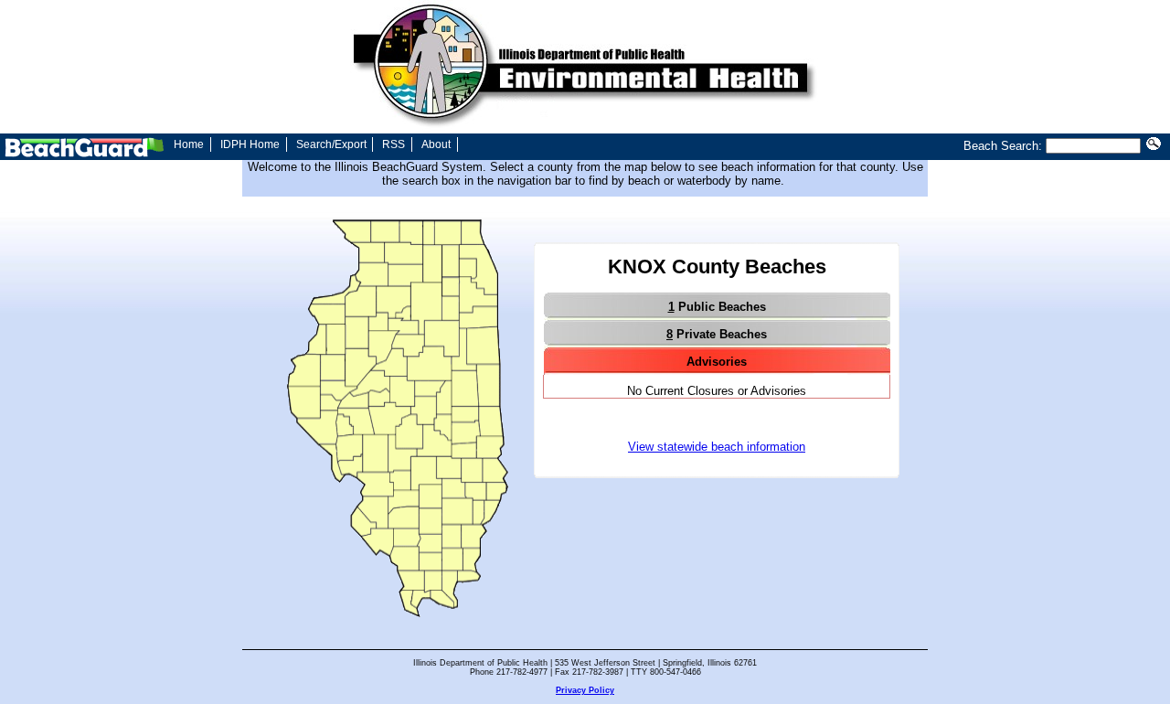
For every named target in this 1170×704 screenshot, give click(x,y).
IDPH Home (250, 144)
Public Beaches (717, 307)
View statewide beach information (716, 446)
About (436, 144)
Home (189, 144)
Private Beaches (716, 334)
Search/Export (331, 144)
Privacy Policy (585, 690)
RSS (393, 144)
